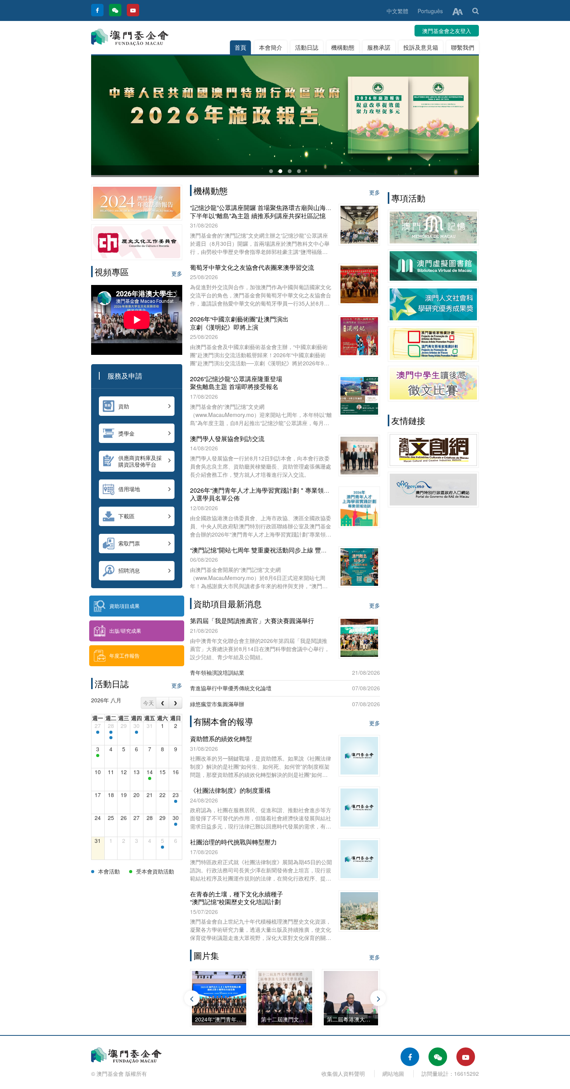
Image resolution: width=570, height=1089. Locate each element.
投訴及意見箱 (420, 47)
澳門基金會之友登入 (446, 31)
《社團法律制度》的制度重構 (230, 790)
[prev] (162, 702)
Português (430, 11)
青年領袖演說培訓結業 (217, 672)
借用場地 (129, 489)
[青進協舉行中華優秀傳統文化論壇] (97, 755)
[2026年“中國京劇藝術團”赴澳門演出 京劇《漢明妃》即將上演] (162, 847)
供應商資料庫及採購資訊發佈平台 (140, 461)
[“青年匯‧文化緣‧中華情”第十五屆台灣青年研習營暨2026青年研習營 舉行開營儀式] (110, 732)
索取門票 (129, 543)
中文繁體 (397, 11)
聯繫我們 (462, 47)
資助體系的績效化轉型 (221, 738)
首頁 (240, 47)
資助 (123, 406)
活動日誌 (306, 47)
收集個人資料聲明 (343, 1073)
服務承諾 (378, 47)
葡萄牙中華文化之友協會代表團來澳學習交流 (252, 267)
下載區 (126, 516)
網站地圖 (393, 1073)
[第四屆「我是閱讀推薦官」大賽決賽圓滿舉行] (149, 778)
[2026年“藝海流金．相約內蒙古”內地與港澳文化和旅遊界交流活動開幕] (110, 737)
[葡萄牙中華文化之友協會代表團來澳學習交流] (175, 801)
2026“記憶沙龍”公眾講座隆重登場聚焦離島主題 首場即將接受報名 (236, 382)
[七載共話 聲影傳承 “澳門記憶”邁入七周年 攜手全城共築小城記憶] (136, 732)
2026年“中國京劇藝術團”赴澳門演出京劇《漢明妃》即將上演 (239, 323)
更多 (176, 273)
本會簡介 (270, 47)
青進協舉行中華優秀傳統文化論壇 (230, 688)
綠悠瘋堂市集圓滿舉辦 (217, 704)
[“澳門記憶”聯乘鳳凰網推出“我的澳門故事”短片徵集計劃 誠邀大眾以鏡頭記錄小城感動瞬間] (97, 732)
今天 (148, 703)
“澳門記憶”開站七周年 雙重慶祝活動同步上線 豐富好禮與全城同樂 (280, 549)
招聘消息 (129, 570)
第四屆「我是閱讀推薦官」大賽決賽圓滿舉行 (252, 620)
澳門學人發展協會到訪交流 (227, 438)
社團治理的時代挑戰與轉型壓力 (233, 841)
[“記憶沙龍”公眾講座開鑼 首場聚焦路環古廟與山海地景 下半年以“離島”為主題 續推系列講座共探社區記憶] (175, 824)
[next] (175, 702)
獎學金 (126, 433)
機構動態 (342, 47)
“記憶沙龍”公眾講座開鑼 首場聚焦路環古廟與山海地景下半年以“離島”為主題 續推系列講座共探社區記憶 (264, 211)
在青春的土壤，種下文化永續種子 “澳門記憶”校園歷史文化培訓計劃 (236, 898)
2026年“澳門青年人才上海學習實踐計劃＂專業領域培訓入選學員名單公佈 (266, 494)
